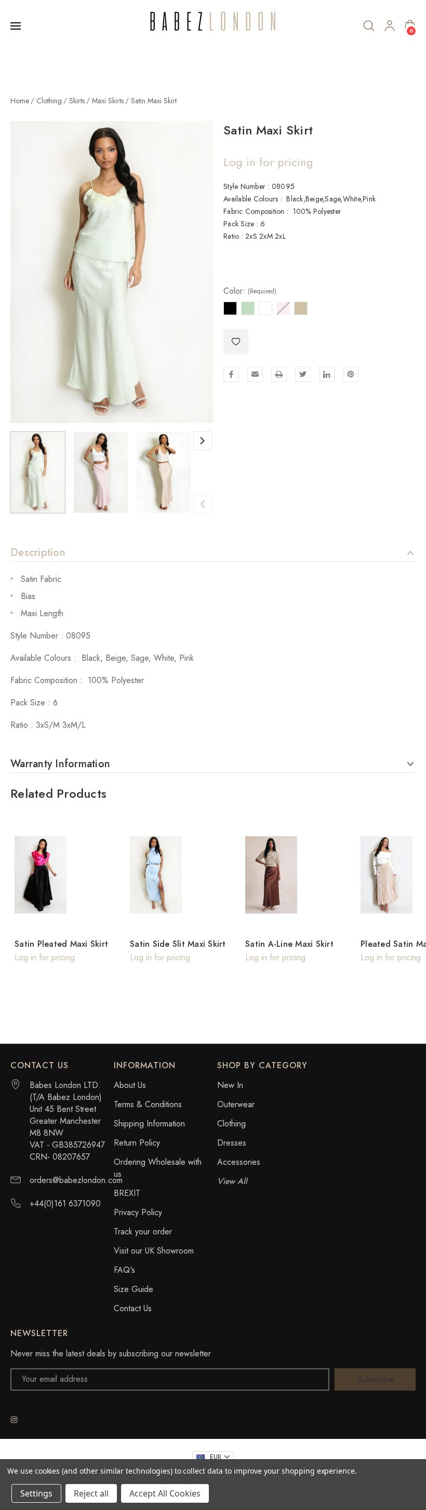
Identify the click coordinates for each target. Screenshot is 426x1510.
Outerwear (236, 1104)
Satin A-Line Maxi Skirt (289, 944)
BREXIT (127, 1193)
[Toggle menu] (16, 26)
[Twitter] (303, 374)
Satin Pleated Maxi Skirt (61, 944)
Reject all (91, 1493)
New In (230, 1085)
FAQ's (124, 1270)
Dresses (231, 1143)
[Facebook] (231, 374)
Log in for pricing (268, 162)
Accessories (238, 1162)
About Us (130, 1085)
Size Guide (133, 1289)
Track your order (143, 1231)
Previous (202, 504)
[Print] (279, 374)
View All (232, 1181)
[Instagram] (14, 1419)
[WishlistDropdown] (235, 341)
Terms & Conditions (148, 1104)
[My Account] (389, 26)
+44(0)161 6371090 (65, 1203)
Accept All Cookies (165, 1493)
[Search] (369, 26)
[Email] (255, 374)
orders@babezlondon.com (76, 1180)
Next (202, 440)
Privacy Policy (138, 1212)
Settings (36, 1493)
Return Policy (137, 1143)
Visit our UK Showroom (154, 1251)
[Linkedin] (327, 374)
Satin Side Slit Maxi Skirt (178, 944)
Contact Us (133, 1308)
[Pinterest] (350, 374)
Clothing (231, 1124)
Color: (249, 291)
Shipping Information (149, 1124)
